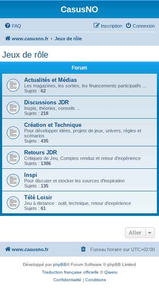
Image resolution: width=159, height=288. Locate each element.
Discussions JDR (46, 102)
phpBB (60, 264)
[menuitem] (12, 26)
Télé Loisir (38, 197)
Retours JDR (40, 152)
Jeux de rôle (25, 54)
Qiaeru (110, 272)
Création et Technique (52, 125)
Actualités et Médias (50, 80)
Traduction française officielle (70, 272)
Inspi (30, 175)
